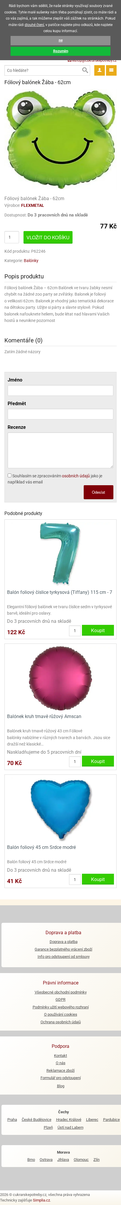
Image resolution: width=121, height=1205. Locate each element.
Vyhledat (85, 70)
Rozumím (60, 51)
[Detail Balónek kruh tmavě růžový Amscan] (60, 678)
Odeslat (98, 492)
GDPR (60, 999)
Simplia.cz (41, 1200)
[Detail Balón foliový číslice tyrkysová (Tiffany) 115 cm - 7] (60, 553)
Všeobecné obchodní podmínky (61, 992)
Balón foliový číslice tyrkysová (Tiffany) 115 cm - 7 (59, 592)
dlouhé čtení (34, 25)
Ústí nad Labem (70, 1127)
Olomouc (81, 1159)
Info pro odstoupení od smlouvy (64, 956)
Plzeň (48, 1127)
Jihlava (63, 1159)
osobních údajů (76, 476)
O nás (60, 1063)
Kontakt (60, 1055)
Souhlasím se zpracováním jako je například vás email (55, 479)
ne (61, 40)
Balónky (31, 260)
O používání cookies (60, 1014)
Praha (12, 1119)
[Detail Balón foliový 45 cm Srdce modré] (60, 809)
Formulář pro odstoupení (61, 1078)
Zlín (96, 1159)
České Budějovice (36, 1119)
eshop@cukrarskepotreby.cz (94, 60)
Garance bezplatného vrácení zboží (63, 949)
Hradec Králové (68, 1119)
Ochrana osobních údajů (61, 1022)
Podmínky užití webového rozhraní (61, 1007)
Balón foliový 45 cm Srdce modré (41, 847)
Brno (31, 1159)
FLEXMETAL (32, 205)
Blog (60, 1086)
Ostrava (46, 1159)
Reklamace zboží (60, 1070)
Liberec (92, 1119)
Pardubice (111, 1119)
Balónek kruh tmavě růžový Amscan (44, 716)
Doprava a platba (64, 941)
